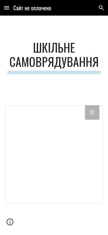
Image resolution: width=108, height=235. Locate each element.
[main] (54, 57)
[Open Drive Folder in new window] (92, 112)
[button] (6, 7)
